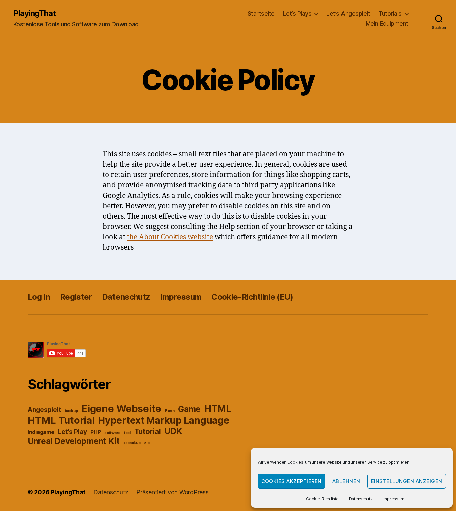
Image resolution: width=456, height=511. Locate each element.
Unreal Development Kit (74, 441)
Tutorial (147, 431)
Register (76, 297)
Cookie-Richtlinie (322, 498)
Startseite (261, 13)
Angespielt (44, 410)
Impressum (393, 498)
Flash (170, 411)
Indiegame (41, 432)
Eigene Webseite (121, 408)
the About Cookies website (170, 237)
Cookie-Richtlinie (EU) (252, 297)
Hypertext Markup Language (163, 420)
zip (146, 443)
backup (71, 411)
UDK (173, 431)
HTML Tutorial (61, 420)
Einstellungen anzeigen (406, 481)
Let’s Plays (297, 13)
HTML (217, 408)
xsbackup (132, 443)
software (112, 433)
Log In (39, 297)
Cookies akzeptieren (291, 481)
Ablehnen (346, 481)
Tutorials (390, 13)
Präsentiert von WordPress (172, 492)
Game (189, 409)
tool (127, 433)
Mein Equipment (387, 23)
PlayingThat (34, 13)
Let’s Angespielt (348, 13)
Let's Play (72, 432)
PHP (95, 432)
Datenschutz (361, 498)
